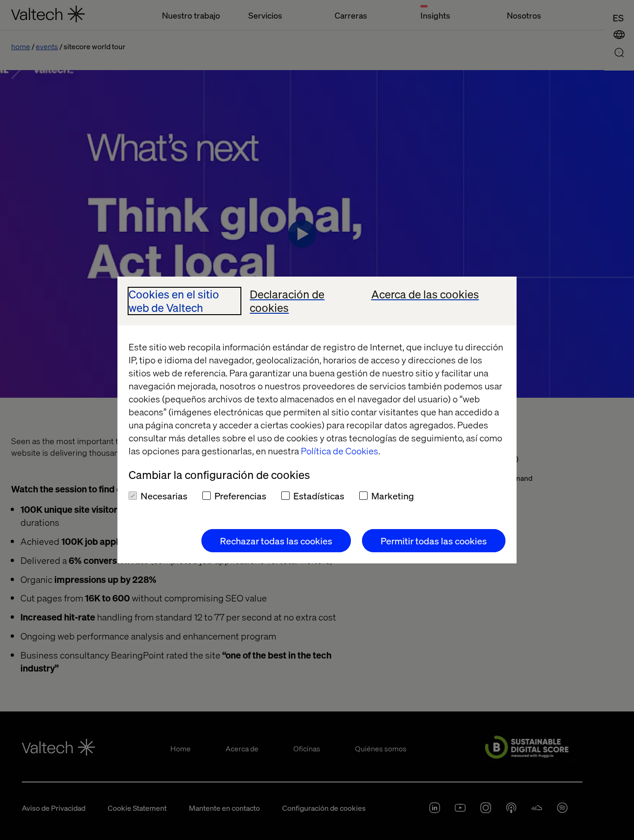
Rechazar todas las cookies (276, 541)
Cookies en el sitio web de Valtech (174, 301)
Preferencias (240, 496)
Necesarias (164, 496)
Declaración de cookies (287, 301)
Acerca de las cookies (425, 294)
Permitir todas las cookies (434, 541)
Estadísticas (318, 496)
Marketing (392, 496)
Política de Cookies (339, 451)
